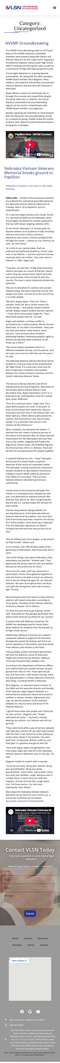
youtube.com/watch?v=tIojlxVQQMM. (26, 801)
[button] (54, 7)
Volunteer (17, 945)
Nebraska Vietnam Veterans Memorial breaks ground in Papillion (29, 173)
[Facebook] (22, 1011)
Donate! (44, 945)
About (15, 938)
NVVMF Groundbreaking (26, 43)
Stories (31, 945)
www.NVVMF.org (40, 795)
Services (28, 938)
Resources (43, 938)
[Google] (30, 1011)
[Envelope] (38, 1011)
